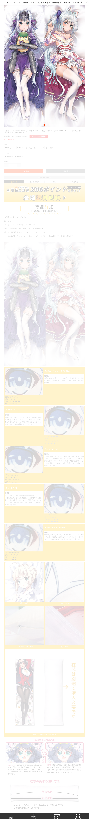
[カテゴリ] (33, 816)
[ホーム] (11, 816)
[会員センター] (78, 816)
